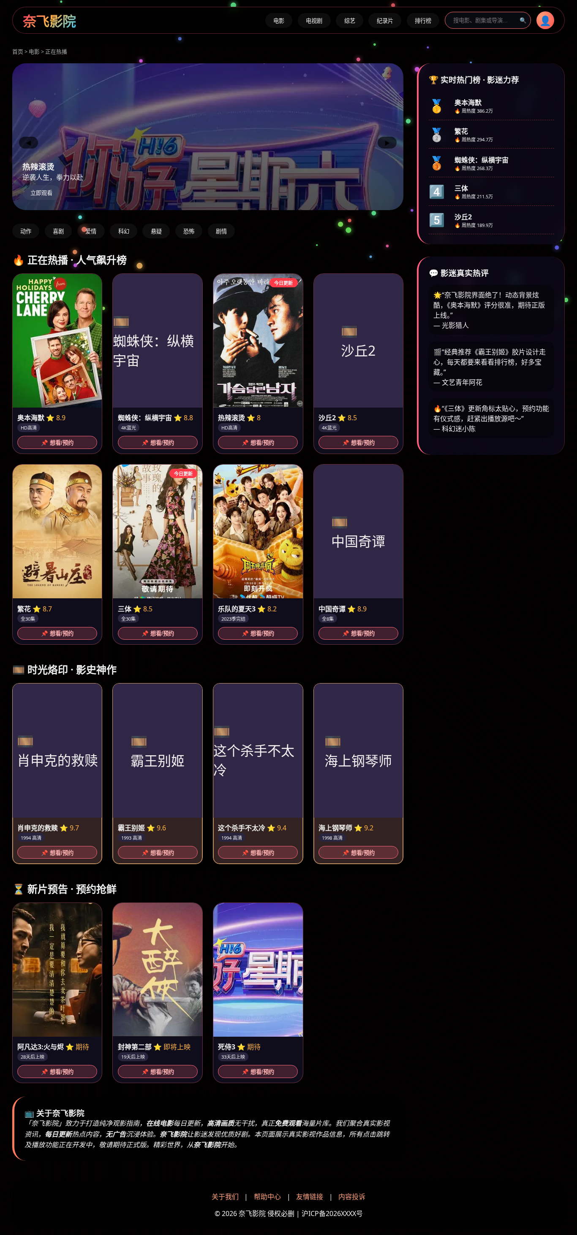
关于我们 (225, 1196)
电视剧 (314, 21)
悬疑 (156, 231)
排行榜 (423, 21)
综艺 (349, 21)
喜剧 (58, 231)
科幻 (123, 231)
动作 (25, 231)
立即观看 (41, 193)
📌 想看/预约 (57, 443)
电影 (278, 21)
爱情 (90, 231)
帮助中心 (267, 1196)
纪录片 (385, 21)
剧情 (221, 231)
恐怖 (188, 231)
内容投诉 (351, 1196)
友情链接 (309, 1196)
